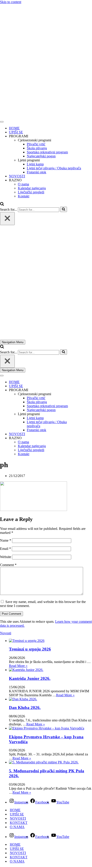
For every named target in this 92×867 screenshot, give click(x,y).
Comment (8, 565)
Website (5, 557)
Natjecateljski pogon (41, 156)
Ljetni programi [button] (29, 160)
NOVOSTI (17, 176)
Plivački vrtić (36, 144)
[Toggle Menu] (2, 121)
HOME (14, 128)
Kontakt (23, 196)
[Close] (7, 218)
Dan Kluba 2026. (25, 707)
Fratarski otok (36, 172)
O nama (23, 184)
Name (5, 540)
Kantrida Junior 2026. (29, 678)
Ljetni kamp (35, 164)
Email (5, 549)
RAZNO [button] (15, 180)
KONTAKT (18, 823)
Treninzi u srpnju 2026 (30, 649)
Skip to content (10, 2)
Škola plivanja (37, 148)
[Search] (2, 204)
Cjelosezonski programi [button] (34, 140)
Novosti (5, 633)
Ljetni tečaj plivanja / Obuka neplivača (54, 168)
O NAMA (17, 827)
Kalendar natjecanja (32, 188)
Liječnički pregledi (31, 192)
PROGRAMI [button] (18, 136)
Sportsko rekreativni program (47, 152)
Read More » (18, 666)
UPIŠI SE (16, 132)
